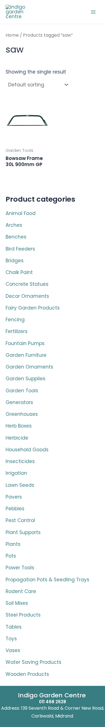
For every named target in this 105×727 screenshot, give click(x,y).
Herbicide (17, 438)
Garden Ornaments (29, 367)
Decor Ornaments (27, 296)
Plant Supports (23, 532)
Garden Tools (22, 390)
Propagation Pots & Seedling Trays (47, 579)
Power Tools (20, 567)
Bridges (15, 260)
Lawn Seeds (20, 485)
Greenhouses (22, 414)
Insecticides (20, 461)
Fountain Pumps (25, 343)
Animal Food (21, 213)
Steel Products (23, 615)
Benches (16, 236)
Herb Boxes (19, 425)
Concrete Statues (27, 284)
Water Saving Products (33, 662)
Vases (13, 650)
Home (12, 35)
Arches (14, 225)
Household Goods (27, 449)
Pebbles (15, 508)
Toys (11, 638)
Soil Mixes (17, 603)
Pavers (14, 497)
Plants (13, 544)
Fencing (15, 319)
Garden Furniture (26, 355)
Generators (19, 402)
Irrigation (16, 473)
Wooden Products (27, 674)
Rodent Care (21, 591)
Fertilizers (16, 331)
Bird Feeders (20, 249)
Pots (11, 556)
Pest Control (20, 520)
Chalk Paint (19, 272)
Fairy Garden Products (33, 308)
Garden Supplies (25, 378)
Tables (14, 627)
